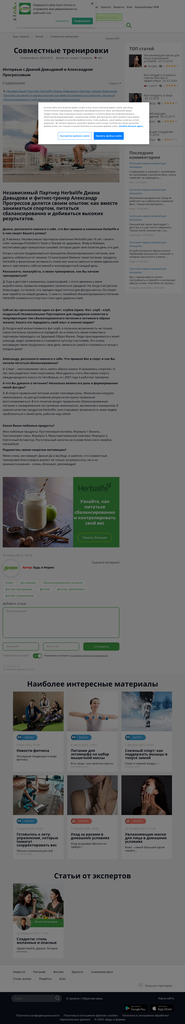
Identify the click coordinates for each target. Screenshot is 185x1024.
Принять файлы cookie (109, 135)
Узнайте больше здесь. (131, 126)
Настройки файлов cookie (75, 135)
